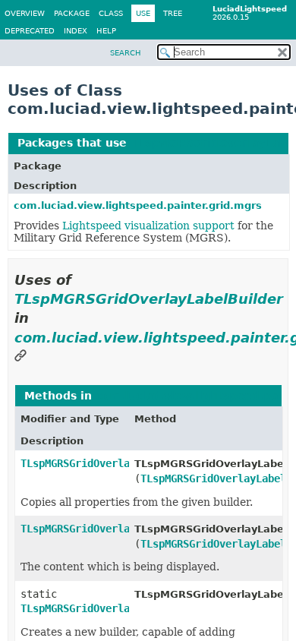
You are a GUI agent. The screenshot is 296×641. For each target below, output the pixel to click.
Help (106, 31)
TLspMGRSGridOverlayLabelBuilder (148, 299)
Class (111, 13)
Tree (172, 13)
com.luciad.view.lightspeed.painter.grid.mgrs (138, 205)
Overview (25, 13)
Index (75, 31)
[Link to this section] (20, 357)
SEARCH (125, 53)
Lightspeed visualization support (148, 225)
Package (72, 13)
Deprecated (30, 31)
